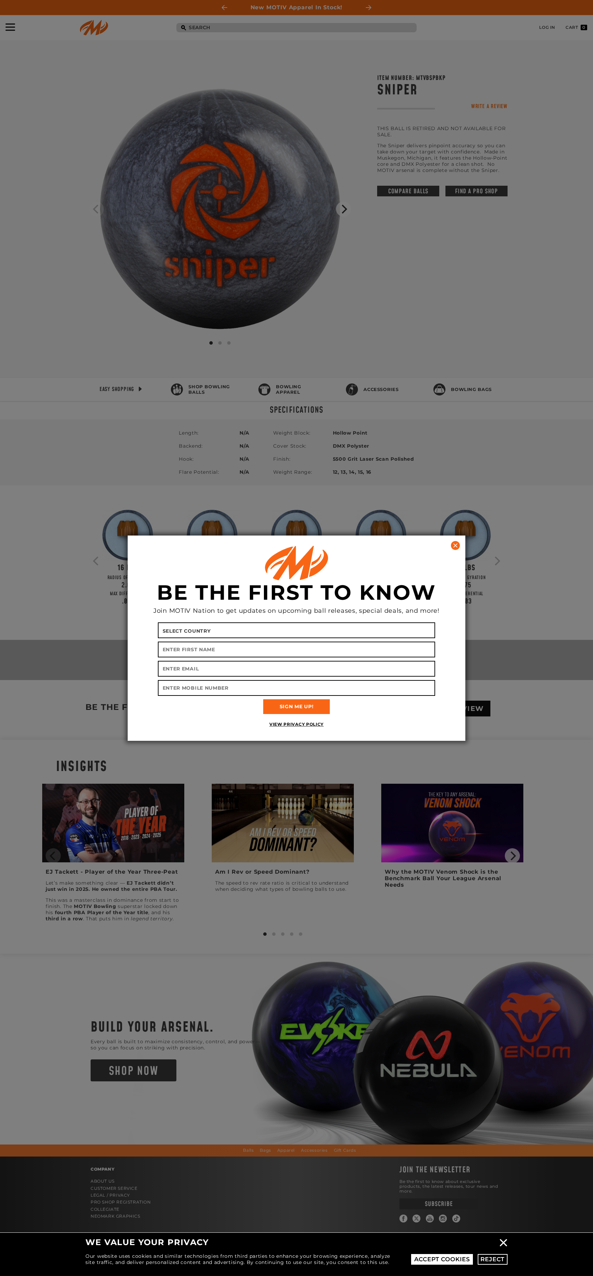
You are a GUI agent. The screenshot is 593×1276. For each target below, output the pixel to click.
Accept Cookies (442, 1259)
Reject (492, 1259)
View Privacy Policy (296, 724)
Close (503, 1242)
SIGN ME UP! (297, 706)
